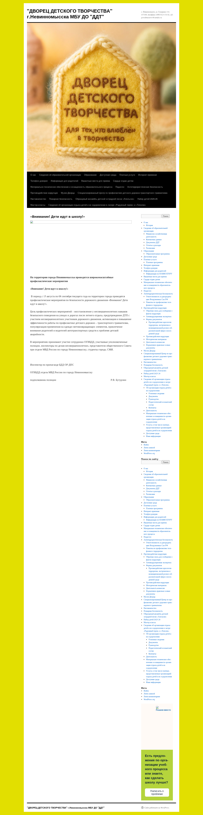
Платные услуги (127, 174)
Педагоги (119, 186)
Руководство (154, 399)
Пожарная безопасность (60, 198)
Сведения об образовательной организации (60, 174)
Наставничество (38, 198)
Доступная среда (108, 174)
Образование (90, 174)
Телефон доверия (39, 180)
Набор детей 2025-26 (147, 198)
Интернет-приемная (147, 174)
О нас (33, 174)
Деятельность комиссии (155, 342)
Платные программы (154, 262)
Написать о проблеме (157, 792)
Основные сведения (156, 393)
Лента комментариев (152, 450)
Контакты (152, 407)
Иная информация (153, 436)
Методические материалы (156, 339)
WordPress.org (149, 453)
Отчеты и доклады (153, 245)
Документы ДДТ (152, 242)
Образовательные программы (158, 253)
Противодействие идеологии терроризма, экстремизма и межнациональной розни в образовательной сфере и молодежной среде (160, 328)
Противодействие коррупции (44, 192)
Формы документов (154, 319)
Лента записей (149, 447)
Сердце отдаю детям (123, 180)
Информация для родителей (64, 180)
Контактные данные (154, 239)
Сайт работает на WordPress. (157, 807)
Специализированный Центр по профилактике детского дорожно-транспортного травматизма (122, 192)
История (149, 225)
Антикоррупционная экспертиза (158, 316)
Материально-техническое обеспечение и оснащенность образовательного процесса (71, 186)
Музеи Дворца (68, 192)
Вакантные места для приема (95, 180)
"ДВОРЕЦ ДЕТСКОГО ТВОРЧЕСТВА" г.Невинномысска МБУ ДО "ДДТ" (69, 13)
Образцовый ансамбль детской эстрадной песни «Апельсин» (104, 198)
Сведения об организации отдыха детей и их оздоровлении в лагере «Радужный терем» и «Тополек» (97, 204)
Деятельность (151, 410)
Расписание (150, 248)
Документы (153, 396)
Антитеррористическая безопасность (145, 186)
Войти (146, 444)
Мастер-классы (37, 204)
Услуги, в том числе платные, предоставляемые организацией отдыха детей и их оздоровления (159, 427)
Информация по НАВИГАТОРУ (159, 273)
